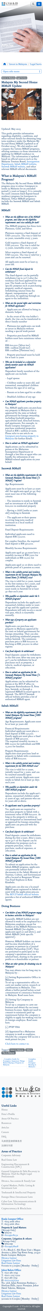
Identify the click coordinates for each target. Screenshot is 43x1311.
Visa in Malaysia (8, 1053)
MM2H (29, 1050)
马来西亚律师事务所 (11, 1141)
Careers (5, 1132)
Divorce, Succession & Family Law (18, 1181)
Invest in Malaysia (18, 64)
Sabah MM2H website (25, 164)
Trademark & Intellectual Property (18, 1192)
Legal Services (22, 78)
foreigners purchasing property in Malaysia (21, 437)
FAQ (3, 1136)
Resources (6, 1123)
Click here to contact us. (17, 1043)
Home (4, 1109)
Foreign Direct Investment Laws (17, 1197)
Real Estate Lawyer (10, 1263)
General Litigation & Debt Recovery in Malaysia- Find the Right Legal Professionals (20, 1174)
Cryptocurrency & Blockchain (16, 1208)
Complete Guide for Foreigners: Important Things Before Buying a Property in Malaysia (14, 1062)
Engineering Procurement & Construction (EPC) (15, 1165)
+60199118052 (11, 1235)
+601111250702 (11, 1280)
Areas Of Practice (10, 1118)
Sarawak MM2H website (13, 166)
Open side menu (11, 71)
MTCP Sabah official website (24, 894)
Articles (5, 1127)
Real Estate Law (9, 1159)
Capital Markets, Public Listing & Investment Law (18, 1186)
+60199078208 (11, 1246)
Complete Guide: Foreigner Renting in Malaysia (32, 1063)
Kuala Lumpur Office (12, 1219)
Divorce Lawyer (9, 1258)
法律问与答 (7, 1145)
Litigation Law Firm (11, 1260)
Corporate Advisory (11, 1155)
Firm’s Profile (8, 1114)
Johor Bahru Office (11, 1270)
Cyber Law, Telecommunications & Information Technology (18, 1202)
